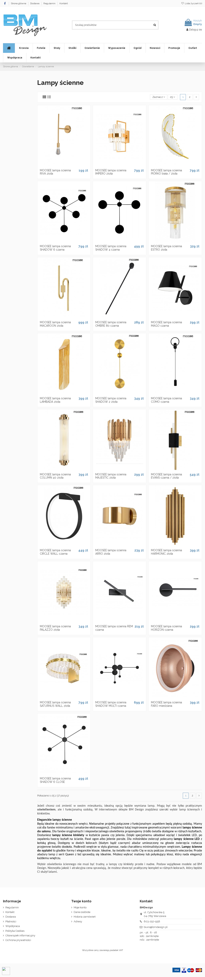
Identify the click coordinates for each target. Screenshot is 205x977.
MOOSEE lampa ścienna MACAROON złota (55, 324)
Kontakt (63, 3)
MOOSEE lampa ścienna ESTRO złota (166, 248)
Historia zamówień (85, 916)
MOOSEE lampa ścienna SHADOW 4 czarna (110, 248)
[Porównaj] (63, 165)
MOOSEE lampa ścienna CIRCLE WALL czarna (55, 552)
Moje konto (80, 907)
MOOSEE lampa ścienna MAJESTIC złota (110, 476)
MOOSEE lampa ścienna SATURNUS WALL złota (55, 704)
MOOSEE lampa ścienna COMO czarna (166, 400)
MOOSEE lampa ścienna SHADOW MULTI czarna (110, 704)
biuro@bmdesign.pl (156, 927)
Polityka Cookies (14, 930)
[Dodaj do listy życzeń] (58, 165)
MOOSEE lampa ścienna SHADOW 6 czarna (55, 248)
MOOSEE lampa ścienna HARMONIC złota (166, 552)
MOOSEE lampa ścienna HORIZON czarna (166, 628)
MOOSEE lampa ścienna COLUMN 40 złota (55, 476)
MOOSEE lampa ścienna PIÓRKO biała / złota (166, 172)
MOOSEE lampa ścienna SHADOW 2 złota (110, 400)
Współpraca (12, 926)
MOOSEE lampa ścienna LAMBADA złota (55, 400)
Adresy (78, 921)
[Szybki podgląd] (69, 165)
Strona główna (19, 3)
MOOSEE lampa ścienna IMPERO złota (110, 172)
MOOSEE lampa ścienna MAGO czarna (166, 324)
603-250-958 (152, 921)
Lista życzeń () (193, 3)
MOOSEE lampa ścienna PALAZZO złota (55, 628)
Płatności (10, 921)
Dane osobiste (82, 912)
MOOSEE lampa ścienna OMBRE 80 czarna (110, 324)
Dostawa (35, 3)
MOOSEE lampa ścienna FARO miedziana (166, 704)
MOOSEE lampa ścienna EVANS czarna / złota (166, 476)
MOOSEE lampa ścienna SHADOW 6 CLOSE (55, 780)
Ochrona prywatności (18, 940)
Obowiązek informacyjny (20, 935)
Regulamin (49, 3)
